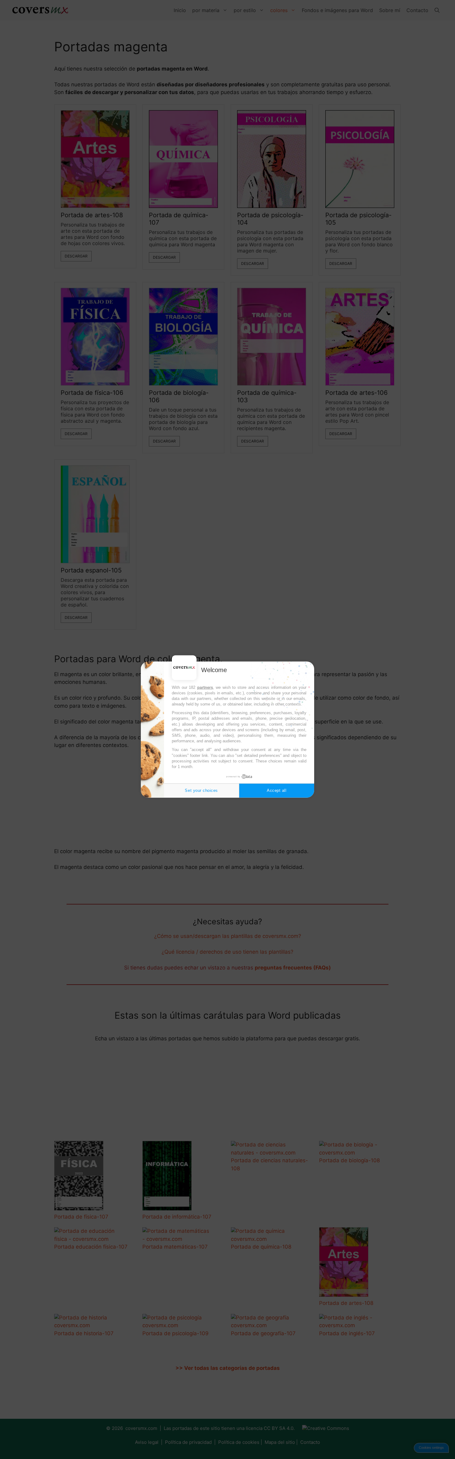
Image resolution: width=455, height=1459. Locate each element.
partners (205, 687)
